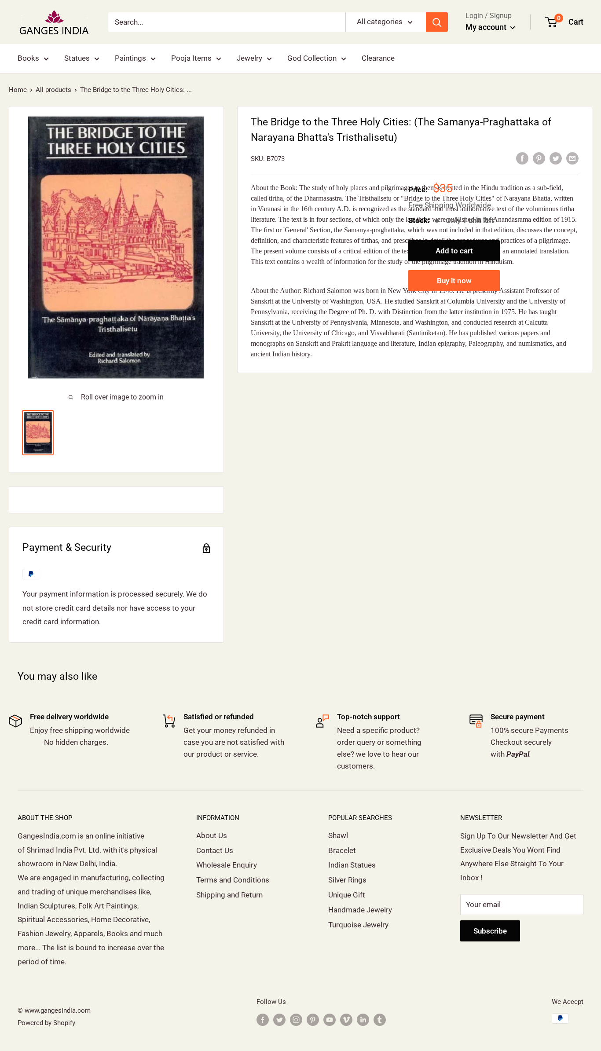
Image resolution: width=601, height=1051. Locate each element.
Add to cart (454, 250)
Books (28, 58)
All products (53, 90)
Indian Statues (352, 865)
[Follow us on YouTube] (329, 1019)
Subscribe (490, 930)
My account (486, 27)
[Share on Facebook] (522, 158)
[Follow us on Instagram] (296, 1019)
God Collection (312, 58)
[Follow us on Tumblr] (380, 1019)
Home (18, 90)
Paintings (130, 58)
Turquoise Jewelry (358, 924)
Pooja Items (191, 58)
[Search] (437, 22)
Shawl (338, 835)
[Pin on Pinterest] (539, 158)
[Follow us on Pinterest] (313, 1019)
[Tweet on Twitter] (556, 158)
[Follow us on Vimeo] (346, 1019)
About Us (211, 835)
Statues (77, 58)
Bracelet (342, 850)
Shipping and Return (229, 894)
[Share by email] (572, 158)
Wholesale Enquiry (226, 865)
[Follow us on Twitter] (279, 1019)
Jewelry (249, 58)
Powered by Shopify (46, 1023)
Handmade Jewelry (360, 909)
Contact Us (214, 850)
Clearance (378, 58)
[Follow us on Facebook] (263, 1019)
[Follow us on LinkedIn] (363, 1019)
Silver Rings (347, 879)
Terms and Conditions (232, 879)
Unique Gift (346, 894)
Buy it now (454, 280)
